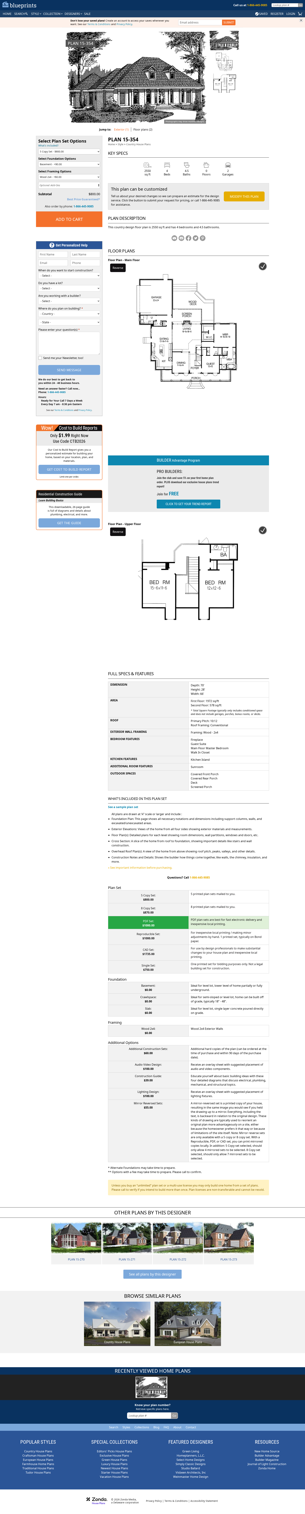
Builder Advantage (267, 1455)
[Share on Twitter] (195, 238)
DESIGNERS (73, 14)
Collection (52, 14)
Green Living (190, 1451)
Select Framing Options (54, 171)
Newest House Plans (114, 1468)
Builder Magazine (267, 1460)
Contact (191, 1427)
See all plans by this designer (152, 1274)
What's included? (48, 145)
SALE (87, 14)
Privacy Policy (124, 24)
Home (111, 144)
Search (113, 1427)
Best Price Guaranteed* (83, 199)
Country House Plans (138, 144)
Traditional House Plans (38, 1468)
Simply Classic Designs (191, 1464)
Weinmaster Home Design (190, 1477)
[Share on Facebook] (188, 238)
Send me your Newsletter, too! (63, 358)
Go (300, 5)
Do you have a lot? (50, 283)
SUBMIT (228, 22)
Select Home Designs (191, 1460)
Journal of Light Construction (267, 1464)
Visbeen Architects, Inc (191, 1472)
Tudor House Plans (38, 1472)
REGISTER (277, 14)
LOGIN (290, 14)
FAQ (166, 1427)
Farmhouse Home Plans (38, 1464)
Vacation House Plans (114, 1477)
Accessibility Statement (204, 1501)
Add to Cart (69, 219)
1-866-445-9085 (83, 206)
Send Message (69, 370)
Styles (126, 1427)
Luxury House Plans (114, 1464)
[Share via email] (174, 238)
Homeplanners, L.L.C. (191, 1455)
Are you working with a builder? (59, 296)
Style (35, 14)
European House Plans (38, 1460)
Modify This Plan (244, 196)
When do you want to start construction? (65, 270)
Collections (141, 1427)
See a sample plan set (123, 807)
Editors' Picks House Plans (114, 1451)
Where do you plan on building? (60, 308)
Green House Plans (114, 1460)
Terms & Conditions (98, 24)
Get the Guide (69, 523)
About (177, 1427)
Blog (156, 1427)
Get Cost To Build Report (69, 469)
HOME (7, 14)
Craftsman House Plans (38, 1455)
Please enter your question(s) (59, 330)
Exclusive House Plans (114, 1455)
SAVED (263, 14)
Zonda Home (267, 1468)
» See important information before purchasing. (140, 868)
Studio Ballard (190, 1468)
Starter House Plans (114, 1472)
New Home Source (267, 1451)
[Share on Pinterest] (202, 238)
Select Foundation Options (57, 159)
